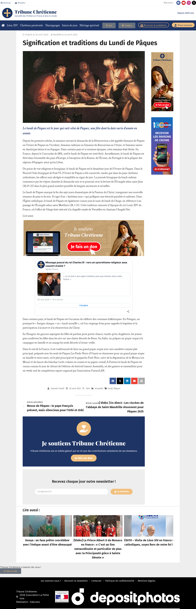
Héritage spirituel (89, 25)
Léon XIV (12, 25)
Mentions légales (146, 580)
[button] (113, 381)
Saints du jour (69, 25)
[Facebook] (178, 3)
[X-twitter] (194, 3)
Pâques (117, 388)
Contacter (96, 580)
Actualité (99, 388)
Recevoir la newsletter (76, 580)
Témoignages (52, 25)
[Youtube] (184, 3)
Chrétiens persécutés (31, 25)
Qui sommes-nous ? (51, 580)
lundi (110, 388)
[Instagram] (189, 3)
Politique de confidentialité (119, 580)
